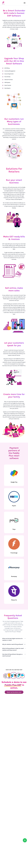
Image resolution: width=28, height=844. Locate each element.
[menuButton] (24, 3)
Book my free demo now (14, 692)
